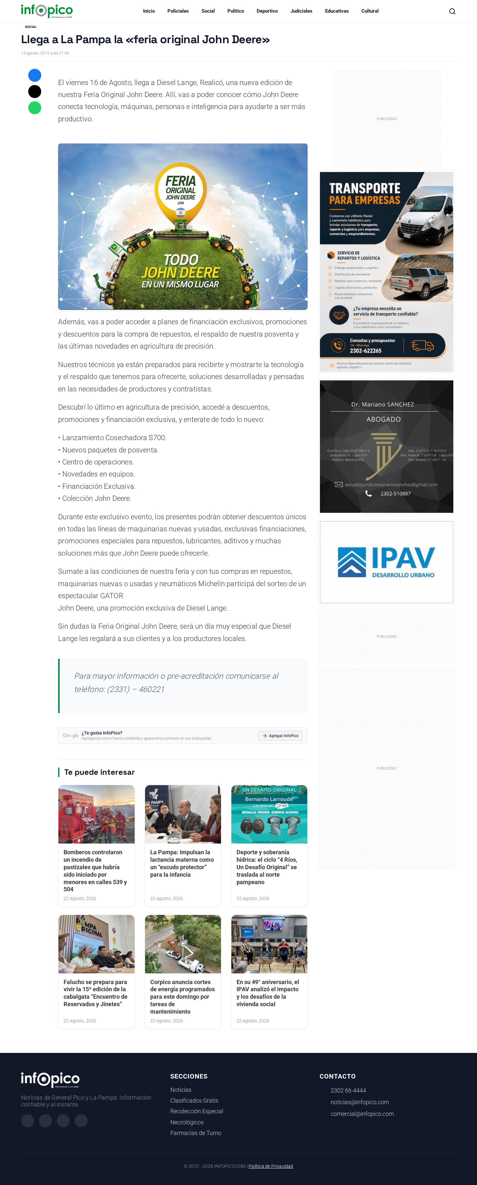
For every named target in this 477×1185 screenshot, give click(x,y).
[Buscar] (452, 11)
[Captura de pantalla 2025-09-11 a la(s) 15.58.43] (386, 446)
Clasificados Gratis (194, 1100)
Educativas (337, 11)
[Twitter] (63, 1120)
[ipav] (386, 562)
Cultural (370, 11)
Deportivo (267, 11)
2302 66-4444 (348, 1090)
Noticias (180, 1090)
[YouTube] (81, 1120)
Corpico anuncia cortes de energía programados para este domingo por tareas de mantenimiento (182, 997)
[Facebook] (27, 1120)
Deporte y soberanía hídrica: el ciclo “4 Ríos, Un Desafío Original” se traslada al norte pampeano (267, 867)
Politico (235, 11)
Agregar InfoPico (284, 736)
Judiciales (301, 11)
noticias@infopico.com (360, 1102)
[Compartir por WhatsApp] (34, 107)
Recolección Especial (196, 1111)
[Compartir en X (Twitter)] (34, 91)
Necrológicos (187, 1122)
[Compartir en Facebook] (34, 75)
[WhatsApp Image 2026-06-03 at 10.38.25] (386, 272)
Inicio (149, 11)
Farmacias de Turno (195, 1133)
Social (208, 11)
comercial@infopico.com (362, 1114)
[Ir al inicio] (47, 11)
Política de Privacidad (271, 1166)
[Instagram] (45, 1120)
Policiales (178, 11)
